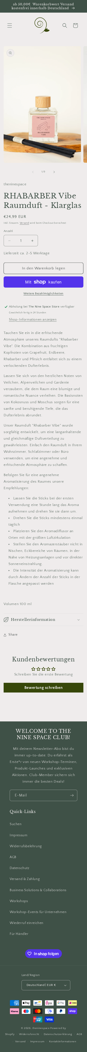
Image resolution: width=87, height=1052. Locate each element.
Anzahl (8, 231)
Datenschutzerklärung (58, 1034)
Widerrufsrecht (29, 1034)
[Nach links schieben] (33, 172)
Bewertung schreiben (43, 687)
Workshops (19, 901)
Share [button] (13, 635)
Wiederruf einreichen (27, 923)
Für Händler (19, 934)
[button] (9, 25)
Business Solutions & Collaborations (38, 890)
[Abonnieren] (71, 795)
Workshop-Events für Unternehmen (38, 912)
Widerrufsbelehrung (26, 846)
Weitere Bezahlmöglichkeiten (43, 293)
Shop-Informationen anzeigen (33, 320)
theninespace (41, 1028)
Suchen (16, 824)
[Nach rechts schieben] (54, 172)
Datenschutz (19, 868)
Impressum (18, 835)
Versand (24, 223)
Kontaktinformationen (62, 1041)
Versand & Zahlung (25, 879)
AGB (13, 857)
